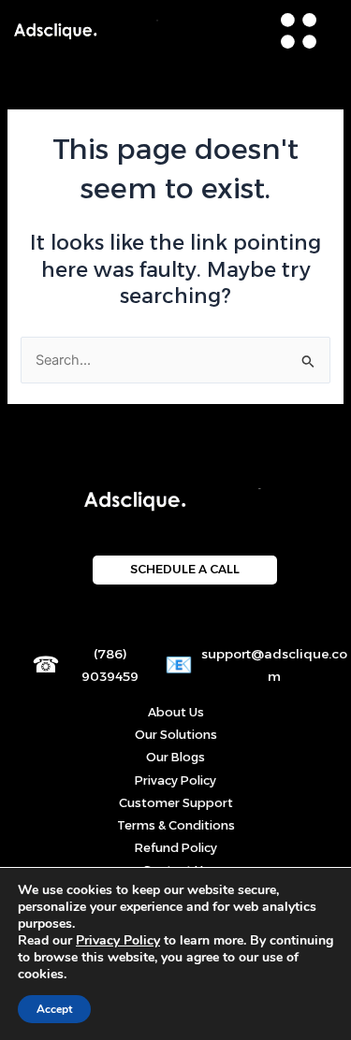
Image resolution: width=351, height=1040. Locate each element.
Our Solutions (176, 735)
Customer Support (176, 803)
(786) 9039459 (110, 665)
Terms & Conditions (176, 825)
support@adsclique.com (274, 665)
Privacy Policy (175, 780)
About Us (176, 712)
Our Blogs (175, 757)
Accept (54, 1009)
